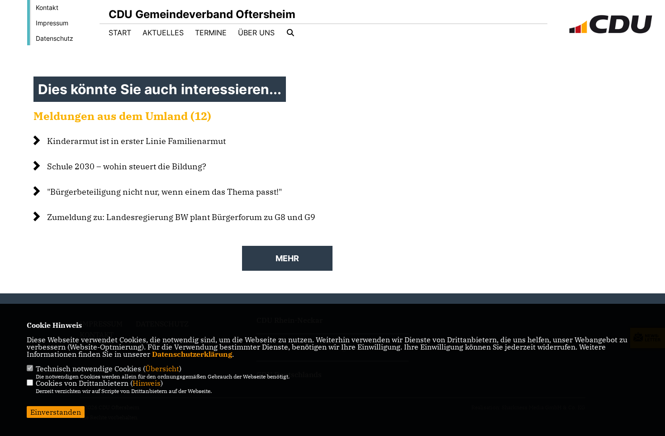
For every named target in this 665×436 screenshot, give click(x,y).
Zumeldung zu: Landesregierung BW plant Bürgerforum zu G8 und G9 (181, 217)
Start (120, 32)
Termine (211, 32)
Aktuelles (163, 32)
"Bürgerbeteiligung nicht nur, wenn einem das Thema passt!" (164, 192)
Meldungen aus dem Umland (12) (122, 116)
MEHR (287, 258)
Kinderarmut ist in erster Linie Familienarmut (136, 141)
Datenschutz (54, 38)
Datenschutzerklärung (192, 354)
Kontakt (47, 7)
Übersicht (162, 368)
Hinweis (147, 383)
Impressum (52, 23)
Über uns (256, 32)
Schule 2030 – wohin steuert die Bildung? (126, 166)
